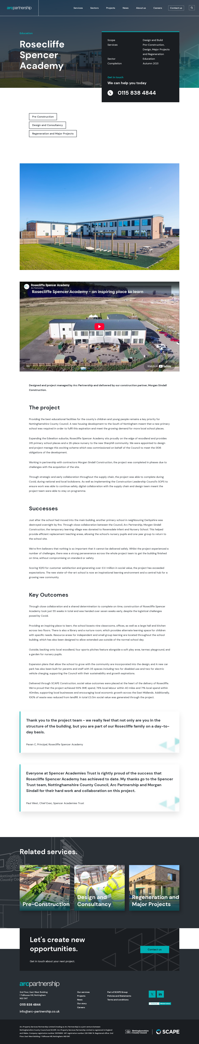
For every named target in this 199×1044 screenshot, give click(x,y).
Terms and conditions (117, 999)
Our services (83, 992)
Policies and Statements (119, 996)
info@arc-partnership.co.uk (40, 1011)
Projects (81, 996)
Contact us (155, 949)
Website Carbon (165, 1003)
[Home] (19, 8)
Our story (82, 1003)
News (79, 999)
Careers (81, 1007)
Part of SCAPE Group (117, 992)
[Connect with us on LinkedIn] (152, 994)
